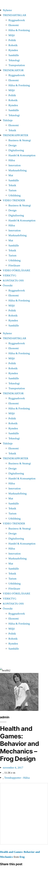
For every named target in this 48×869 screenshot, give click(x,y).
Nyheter (7, 10)
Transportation (16, 65)
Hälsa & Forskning (19, 30)
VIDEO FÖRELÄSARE (16, 270)
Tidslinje (8, 120)
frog (22, 857)
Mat (10, 175)
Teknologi (14, 60)
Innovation (14, 165)
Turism (12, 190)
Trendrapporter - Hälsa (17, 777)
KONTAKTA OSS (13, 280)
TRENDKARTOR (13, 70)
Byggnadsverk (16, 20)
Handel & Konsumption (21, 155)
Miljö (11, 35)
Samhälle (13, 55)
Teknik (12, 130)
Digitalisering (16, 150)
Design (12, 145)
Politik (12, 40)
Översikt (8, 285)
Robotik (13, 45)
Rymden (13, 50)
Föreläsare (14, 265)
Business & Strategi (19, 140)
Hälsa (11, 160)
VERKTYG (9, 275)
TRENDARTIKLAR (14, 15)
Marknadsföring (17, 170)
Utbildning (14, 195)
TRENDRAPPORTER (15, 135)
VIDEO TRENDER (14, 200)
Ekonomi (13, 25)
